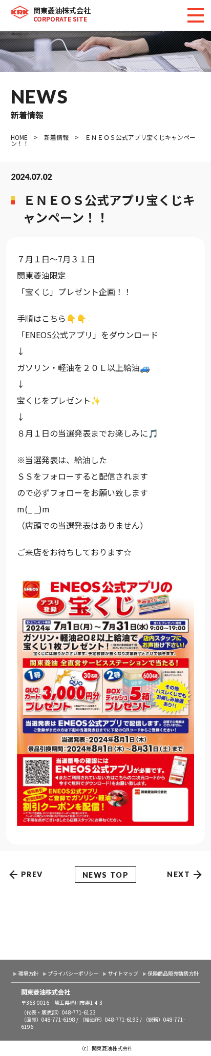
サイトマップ (123, 973)
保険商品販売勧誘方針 (173, 973)
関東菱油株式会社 (62, 14)
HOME (19, 137)
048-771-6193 (122, 1019)
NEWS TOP (105, 875)
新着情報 (56, 137)
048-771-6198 (58, 1019)
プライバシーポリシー (73, 973)
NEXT (178, 874)
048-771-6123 (79, 1012)
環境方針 (28, 973)
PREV (32, 874)
